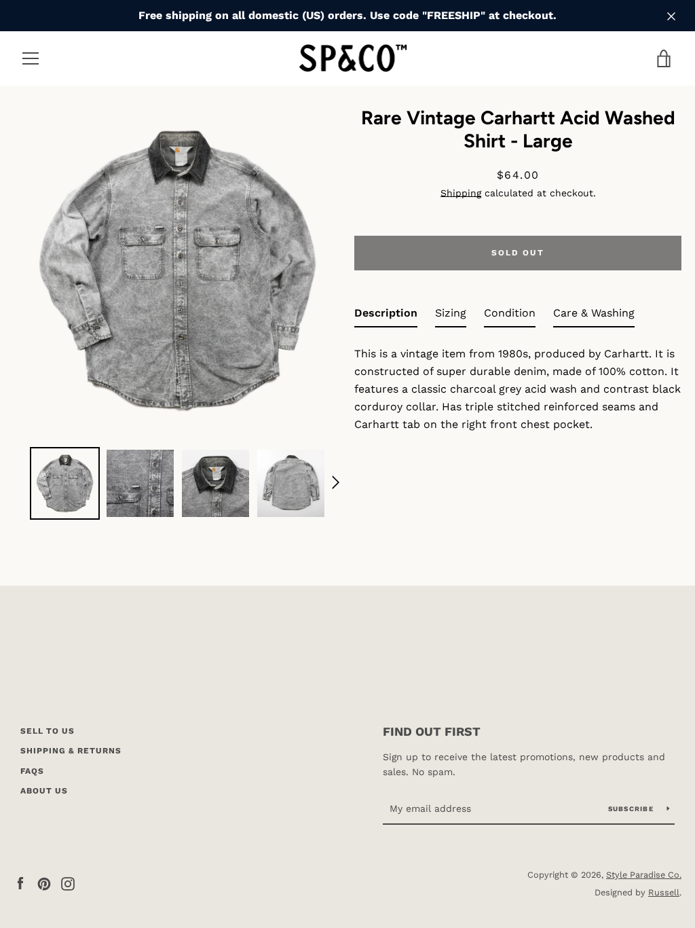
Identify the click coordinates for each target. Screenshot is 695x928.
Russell (663, 892)
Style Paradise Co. (643, 875)
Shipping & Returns (70, 750)
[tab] (385, 315)
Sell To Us (47, 731)
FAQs (32, 771)
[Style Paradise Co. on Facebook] (20, 882)
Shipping (460, 193)
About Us (44, 791)
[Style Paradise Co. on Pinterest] (44, 882)
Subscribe (632, 809)
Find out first (432, 731)
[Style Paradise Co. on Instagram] (68, 882)
